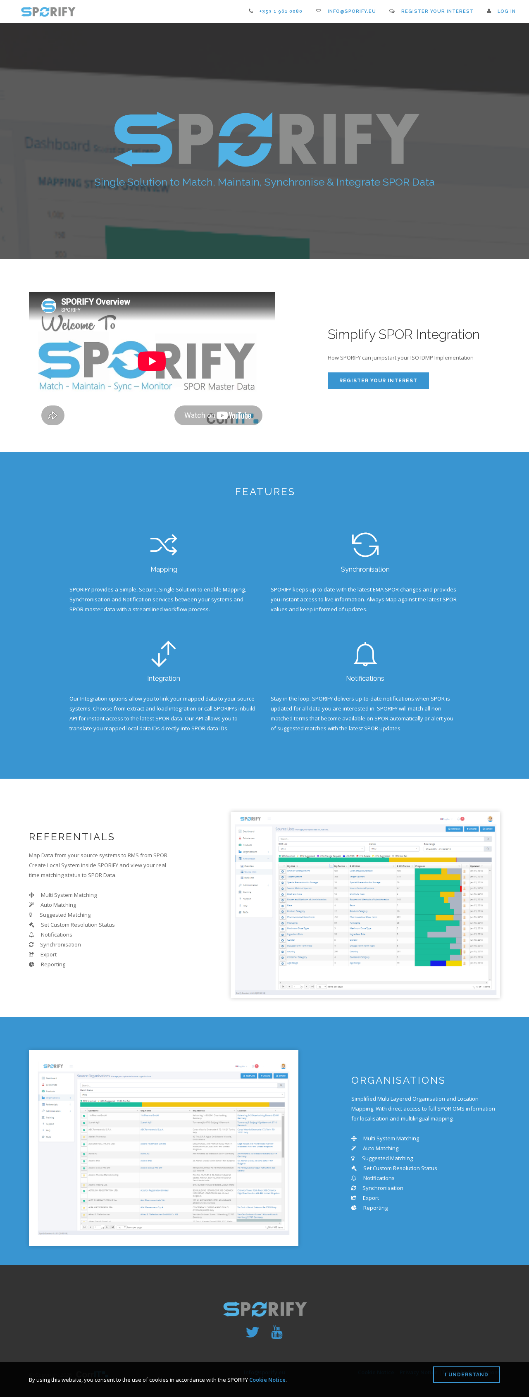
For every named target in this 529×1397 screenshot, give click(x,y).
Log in (507, 11)
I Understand (466, 1375)
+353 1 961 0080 (281, 11)
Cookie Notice (267, 1379)
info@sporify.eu (352, 11)
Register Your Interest (437, 11)
